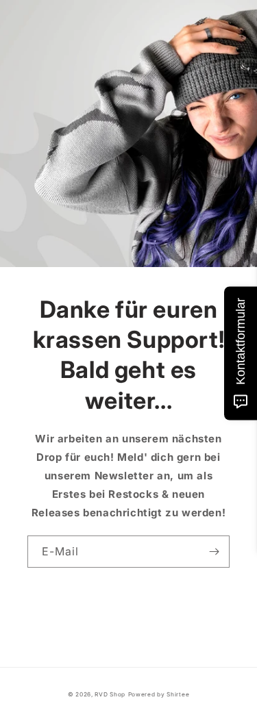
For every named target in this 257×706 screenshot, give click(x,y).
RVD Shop (110, 694)
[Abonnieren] (214, 551)
